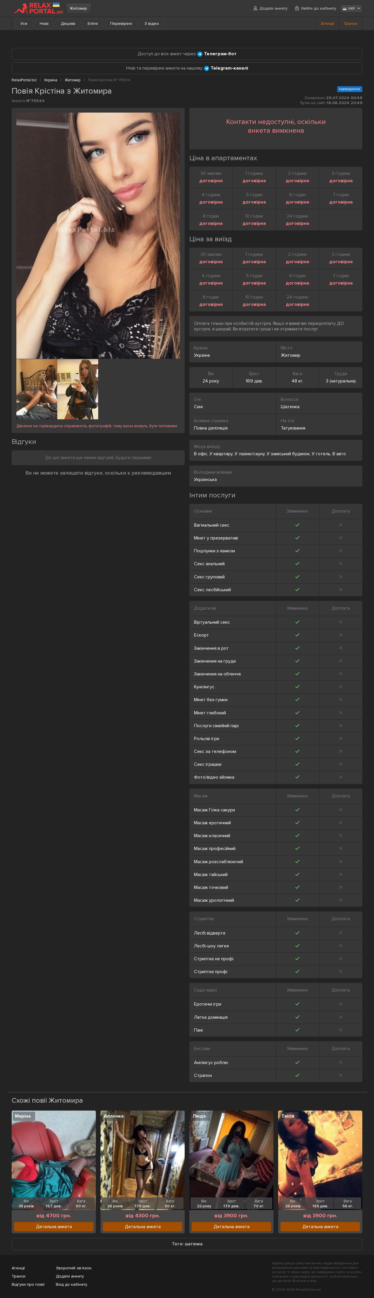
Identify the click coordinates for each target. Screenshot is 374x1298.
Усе (23, 23)
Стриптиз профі (210, 972)
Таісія (287, 1116)
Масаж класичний (212, 836)
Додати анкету (273, 8)
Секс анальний (209, 564)
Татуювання (293, 428)
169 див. (254, 381)
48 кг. (297, 381)
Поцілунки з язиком (214, 551)
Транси (350, 23)
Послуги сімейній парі (216, 726)
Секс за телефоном (215, 751)
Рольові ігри (206, 739)
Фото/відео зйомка (214, 777)
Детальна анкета (54, 1227)
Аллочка (114, 1116)
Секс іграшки (207, 764)
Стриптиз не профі (213, 959)
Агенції (327, 23)
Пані (198, 1030)
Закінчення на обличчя (217, 674)
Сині (198, 407)
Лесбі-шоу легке (211, 946)
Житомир (78, 8)
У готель (321, 454)
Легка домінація (211, 1017)
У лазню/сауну (250, 454)
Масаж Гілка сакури (214, 810)
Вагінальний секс (211, 525)
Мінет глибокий (210, 713)
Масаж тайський (211, 875)
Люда (199, 1116)
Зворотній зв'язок (73, 1268)
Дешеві (68, 23)
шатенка (193, 1244)
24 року (210, 381)
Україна (202, 355)
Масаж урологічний (214, 900)
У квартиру (221, 454)
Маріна (23, 1116)
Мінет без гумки (211, 700)
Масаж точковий (211, 887)
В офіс (200, 454)
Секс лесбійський (212, 590)
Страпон (203, 1075)
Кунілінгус (204, 687)
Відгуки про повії (28, 1284)
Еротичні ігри (207, 1004)
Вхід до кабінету (71, 1284)
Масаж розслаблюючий (218, 862)
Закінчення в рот (211, 648)
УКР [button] (351, 8)
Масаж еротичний (212, 823)
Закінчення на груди (215, 661)
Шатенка (290, 407)
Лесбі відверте (210, 933)
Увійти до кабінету (318, 8)
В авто (339, 454)
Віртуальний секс (212, 622)
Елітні (93, 23)
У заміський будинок (288, 454)
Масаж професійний (215, 848)
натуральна (343, 381)
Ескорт (201, 635)
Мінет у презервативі (216, 538)
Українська (205, 479)
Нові (44, 23)
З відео (151, 23)
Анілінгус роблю (211, 1063)
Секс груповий (209, 577)
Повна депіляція (211, 428)
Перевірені (121, 23)
